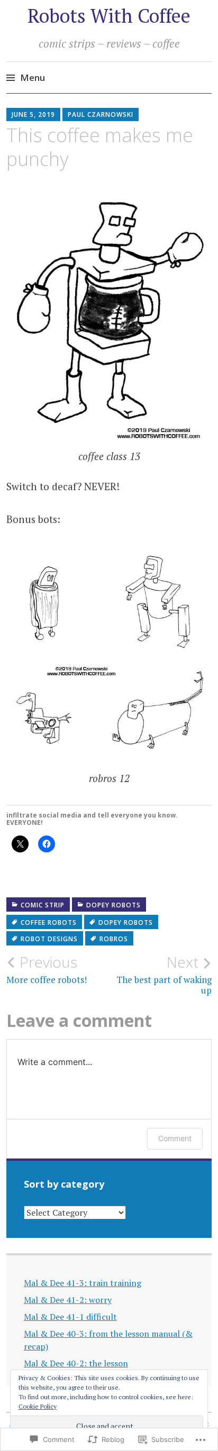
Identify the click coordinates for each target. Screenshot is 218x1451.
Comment (175, 1138)
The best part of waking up (164, 974)
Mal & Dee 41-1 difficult (70, 1317)
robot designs (49, 938)
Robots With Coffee (109, 15)
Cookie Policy (38, 1406)
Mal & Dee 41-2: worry (68, 1300)
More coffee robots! (46, 969)
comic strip (43, 905)
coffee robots (49, 922)
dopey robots (113, 905)
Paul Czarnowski (100, 114)
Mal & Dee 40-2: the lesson (76, 1363)
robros (113, 938)
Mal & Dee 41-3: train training (82, 1283)
